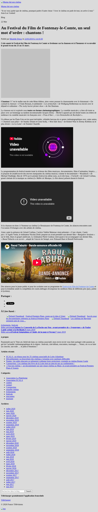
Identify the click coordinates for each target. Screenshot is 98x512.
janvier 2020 (11, 416)
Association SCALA (14, 380)
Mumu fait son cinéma (10, 6)
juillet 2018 (10, 455)
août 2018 (10, 452)
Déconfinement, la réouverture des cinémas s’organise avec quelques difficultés (38, 359)
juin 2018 (10, 457)
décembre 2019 (12, 418)
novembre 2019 (12, 420)
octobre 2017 (11, 475)
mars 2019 (10, 436)
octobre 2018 (11, 448)
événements (5, 325)
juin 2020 (10, 411)
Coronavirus (11, 387)
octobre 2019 (11, 422)
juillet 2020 (10, 409)
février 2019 (11, 438)
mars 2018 (10, 464)
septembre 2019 (12, 425)
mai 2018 (10, 459)
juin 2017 (10, 484)
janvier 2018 (11, 468)
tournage (9, 399)
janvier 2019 (11, 441)
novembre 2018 (12, 445)
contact (9, 385)
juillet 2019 (10, 427)
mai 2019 (10, 432)
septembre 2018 (12, 450)
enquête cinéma (12, 389)
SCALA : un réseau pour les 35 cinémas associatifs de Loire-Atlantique (35, 357)
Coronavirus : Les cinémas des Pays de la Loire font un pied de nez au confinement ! (40, 363)
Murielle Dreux (16, 39)
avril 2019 (10, 434)
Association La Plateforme (16, 378)
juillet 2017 (10, 482)
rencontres (10, 396)
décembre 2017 (12, 471)
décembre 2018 (12, 443)
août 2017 (10, 480)
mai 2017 (10, 487)
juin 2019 (10, 429)
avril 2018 (10, 461)
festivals (14, 325)
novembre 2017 (12, 473)
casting (9, 383)
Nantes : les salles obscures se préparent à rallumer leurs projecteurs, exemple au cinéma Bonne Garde (47, 361)
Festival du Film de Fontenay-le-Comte (78, 286)
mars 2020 (10, 413)
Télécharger (6, 500)
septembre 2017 (12, 477)
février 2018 (11, 466)
